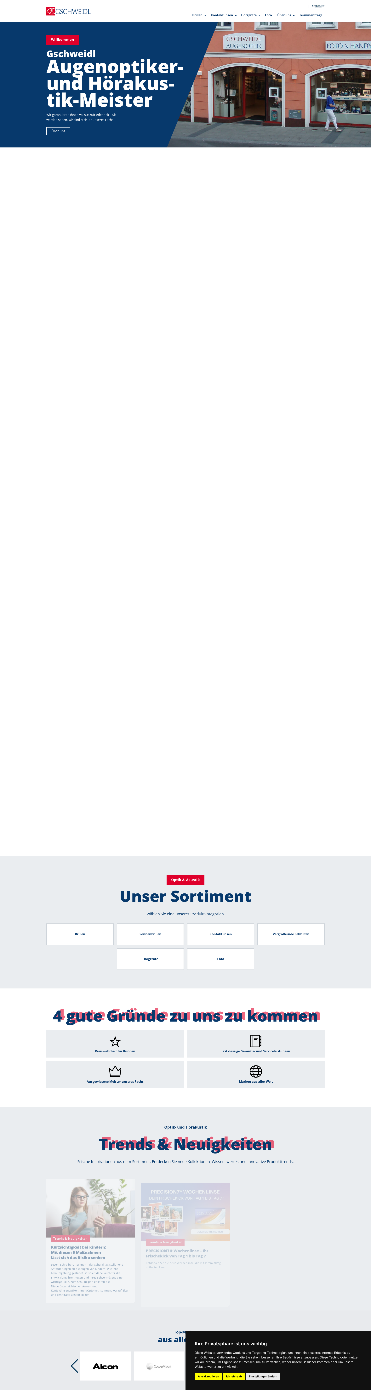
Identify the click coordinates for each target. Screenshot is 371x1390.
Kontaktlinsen (222, 15)
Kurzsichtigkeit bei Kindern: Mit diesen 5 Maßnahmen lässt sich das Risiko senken (78, 1241)
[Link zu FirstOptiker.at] (317, 6)
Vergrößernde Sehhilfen (291, 934)
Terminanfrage (310, 15)
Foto (268, 15)
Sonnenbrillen (150, 934)
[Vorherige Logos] (74, 1366)
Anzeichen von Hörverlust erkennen (276, 1235)
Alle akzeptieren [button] (208, 1376)
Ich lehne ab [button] (234, 1376)
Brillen (197, 15)
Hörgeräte (249, 15)
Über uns (284, 15)
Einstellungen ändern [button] (263, 1376)
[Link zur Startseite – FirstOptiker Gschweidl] (68, 11)
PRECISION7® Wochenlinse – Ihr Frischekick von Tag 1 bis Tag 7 (177, 1238)
